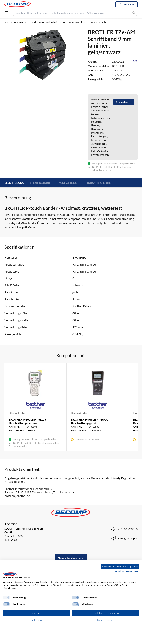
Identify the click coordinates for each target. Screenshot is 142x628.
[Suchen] (134, 13)
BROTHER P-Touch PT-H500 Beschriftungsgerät (89, 421)
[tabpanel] (41, 57)
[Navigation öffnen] (6, 12)
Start (6, 22)
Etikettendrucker (17, 413)
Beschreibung (14, 182)
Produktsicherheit (99, 182)
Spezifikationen (41, 182)
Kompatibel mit (69, 182)
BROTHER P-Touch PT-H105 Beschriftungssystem (27, 421)
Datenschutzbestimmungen (125, 571)
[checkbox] (6, 597)
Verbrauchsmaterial (72, 22)
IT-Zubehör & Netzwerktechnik (43, 22)
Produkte (18, 22)
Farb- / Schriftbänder (97, 22)
